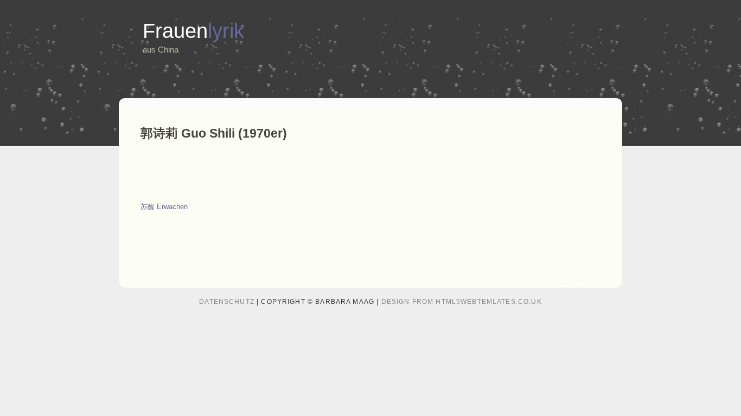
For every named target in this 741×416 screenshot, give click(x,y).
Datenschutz (226, 301)
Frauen (193, 30)
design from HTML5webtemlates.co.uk (461, 301)
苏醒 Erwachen (164, 207)
